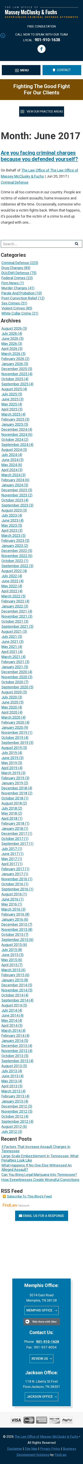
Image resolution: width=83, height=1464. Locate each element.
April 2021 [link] (9, 652)
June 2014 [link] (9, 1015)
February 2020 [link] (12, 722)
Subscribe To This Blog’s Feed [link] (29, 1196)
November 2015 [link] (14, 929)
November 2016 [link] (14, 879)
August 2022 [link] (11, 571)
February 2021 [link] (12, 662)
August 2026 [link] (11, 328)
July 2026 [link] (9, 333)
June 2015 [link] (9, 955)
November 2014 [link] (14, 990)
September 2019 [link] (14, 742)
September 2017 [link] (14, 844)
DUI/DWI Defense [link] (15, 273)
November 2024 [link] (14, 434)
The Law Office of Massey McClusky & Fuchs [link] (46, 1437)
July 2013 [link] (9, 1071)
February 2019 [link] (12, 778)
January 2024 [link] (12, 485)
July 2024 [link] (9, 455)
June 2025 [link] (9, 399)
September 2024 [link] (14, 444)
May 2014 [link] (9, 1020)
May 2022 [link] (9, 586)
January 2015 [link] (12, 980)
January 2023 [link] (12, 545)
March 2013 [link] (10, 1091)
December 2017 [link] (14, 833)
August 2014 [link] (11, 1005)
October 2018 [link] (12, 798)
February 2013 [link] (12, 1096)
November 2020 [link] (14, 677)
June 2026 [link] (9, 338)
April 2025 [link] (9, 409)
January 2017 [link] (12, 874)
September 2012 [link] (14, 1121)
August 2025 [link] (11, 389)
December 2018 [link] (14, 788)
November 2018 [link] (14, 793)
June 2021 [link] (9, 641)
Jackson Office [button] (40, 1397)
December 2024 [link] (14, 429)
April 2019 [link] (9, 768)
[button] (41, 49)
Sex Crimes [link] (10, 303)
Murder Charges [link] (14, 288)
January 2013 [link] (12, 1101)
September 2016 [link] (14, 889)
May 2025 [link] (9, 404)
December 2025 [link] (14, 369)
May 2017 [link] (9, 859)
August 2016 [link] (11, 894)
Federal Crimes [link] (13, 278)
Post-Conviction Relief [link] (19, 298)
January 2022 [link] (12, 606)
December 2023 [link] (14, 490)
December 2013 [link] (14, 1046)
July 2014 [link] (9, 1010)
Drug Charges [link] (12, 268)
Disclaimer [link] (14, 1449)
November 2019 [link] (14, 732)
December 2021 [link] (14, 611)
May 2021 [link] (9, 647)
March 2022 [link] (10, 596)
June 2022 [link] (9, 581)
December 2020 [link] (14, 672)
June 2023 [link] (9, 520)
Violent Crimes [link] (13, 308)
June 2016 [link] (9, 899)
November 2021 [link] (14, 616)
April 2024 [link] (9, 470)
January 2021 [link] (12, 667)
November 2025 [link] (14, 374)
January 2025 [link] (12, 424)
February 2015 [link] (12, 975)
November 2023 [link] (14, 495)
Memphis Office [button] (39, 1310)
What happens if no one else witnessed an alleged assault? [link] (36, 1167)
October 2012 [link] (12, 1116)
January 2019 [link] (12, 783)
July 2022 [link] (9, 576)
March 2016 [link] (10, 909)
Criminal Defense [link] (14, 182)
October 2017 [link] (12, 838)
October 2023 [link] (12, 500)
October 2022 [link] (12, 561)
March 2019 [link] (10, 773)
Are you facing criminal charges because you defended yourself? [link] (39, 156)
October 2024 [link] (12, 439)
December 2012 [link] (14, 1106)
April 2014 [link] (9, 1025)
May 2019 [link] (9, 763)
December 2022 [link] (14, 551)
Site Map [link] (31, 1449)
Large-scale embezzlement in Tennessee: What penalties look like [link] (39, 1158)
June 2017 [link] (9, 854)
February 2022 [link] (12, 601)
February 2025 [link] (12, 419)
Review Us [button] (40, 1359)
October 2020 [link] (12, 682)
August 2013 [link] (11, 1066)
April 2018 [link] (9, 818)
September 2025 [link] (14, 384)
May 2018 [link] (9, 813)
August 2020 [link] (11, 692)
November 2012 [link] (14, 1111)
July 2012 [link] (9, 1131)
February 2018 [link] (12, 823)
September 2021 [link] (14, 626)
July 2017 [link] (9, 849)
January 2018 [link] (12, 828)
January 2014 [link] (12, 1040)
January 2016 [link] (12, 919)
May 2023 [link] (9, 525)
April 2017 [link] (9, 864)
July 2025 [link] (9, 394)
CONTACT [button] (64, 70)
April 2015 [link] (9, 965)
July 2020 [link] (9, 697)
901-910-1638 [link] (47, 39)
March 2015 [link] (10, 970)
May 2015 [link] (9, 960)
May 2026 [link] (9, 343)
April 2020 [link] (9, 712)
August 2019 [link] (11, 748)
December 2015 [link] (14, 924)
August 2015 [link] (11, 945)
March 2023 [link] (10, 535)
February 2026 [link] (12, 359)
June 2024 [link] (9, 460)
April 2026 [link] (9, 349)
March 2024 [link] (10, 475)
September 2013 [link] (14, 1061)
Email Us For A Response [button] (43, 1216)
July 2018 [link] (9, 808)
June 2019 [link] (9, 758)
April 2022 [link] (9, 591)
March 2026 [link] (10, 354)
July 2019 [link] (9, 753)
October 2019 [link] (12, 737)
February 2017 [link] (12, 869)
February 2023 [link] (12, 540)
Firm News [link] (10, 283)
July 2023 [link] (9, 515)
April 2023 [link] (9, 530)
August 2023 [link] (11, 510)
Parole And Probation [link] (18, 293)
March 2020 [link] (10, 717)
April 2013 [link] (9, 1086)
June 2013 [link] (9, 1076)
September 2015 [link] (14, 939)
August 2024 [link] (11, 450)
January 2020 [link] (12, 727)
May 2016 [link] (9, 904)
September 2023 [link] (14, 505)
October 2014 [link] (12, 995)
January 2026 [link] (12, 364)
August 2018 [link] (11, 803)
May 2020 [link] (9, 707)
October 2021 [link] (12, 621)
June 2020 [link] (9, 702)
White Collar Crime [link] (16, 313)
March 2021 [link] (10, 657)
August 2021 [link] (11, 631)
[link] (41, 17)
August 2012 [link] (11, 1126)
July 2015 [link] (9, 950)
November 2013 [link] (14, 1051)
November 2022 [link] (14, 556)
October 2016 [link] (12, 884)
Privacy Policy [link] (50, 1449)
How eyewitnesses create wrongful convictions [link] (40, 1180)
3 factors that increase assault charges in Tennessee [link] (35, 1149)
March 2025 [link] (10, 414)
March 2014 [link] (10, 1030)
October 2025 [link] (12, 379)
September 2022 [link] (14, 566)
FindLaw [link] (60, 1455)
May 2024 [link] (9, 465)
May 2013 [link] (9, 1081)
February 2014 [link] (12, 1035)
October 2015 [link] (12, 934)
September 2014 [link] (14, 1000)
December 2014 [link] (14, 985)
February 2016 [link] (12, 914)
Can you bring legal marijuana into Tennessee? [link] (39, 1174)
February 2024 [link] (12, 480)
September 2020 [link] (14, 687)
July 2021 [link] (9, 636)
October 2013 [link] (12, 1056)
